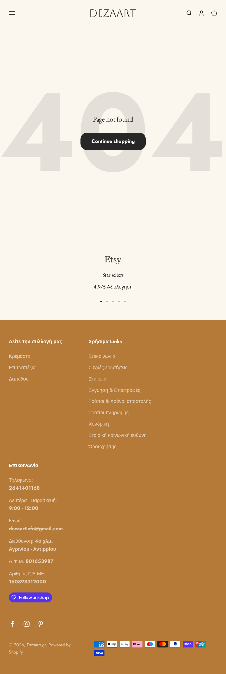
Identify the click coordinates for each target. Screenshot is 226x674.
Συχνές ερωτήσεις (108, 367)
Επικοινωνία (101, 356)
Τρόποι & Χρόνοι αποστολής (119, 401)
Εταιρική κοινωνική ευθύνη (117, 435)
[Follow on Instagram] (26, 624)
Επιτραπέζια (22, 367)
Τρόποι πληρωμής (108, 412)
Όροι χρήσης (102, 446)
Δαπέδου (19, 378)
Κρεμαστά (19, 356)
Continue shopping (113, 141)
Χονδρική (98, 424)
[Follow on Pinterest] (40, 624)
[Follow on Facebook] (12, 624)
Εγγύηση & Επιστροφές (114, 390)
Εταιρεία (97, 378)
